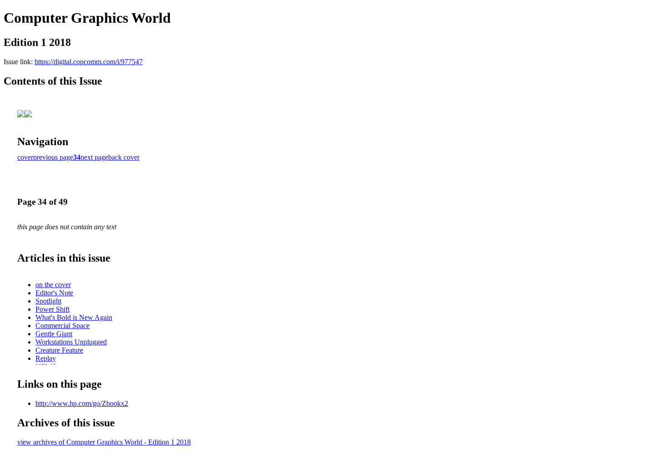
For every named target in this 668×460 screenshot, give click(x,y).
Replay (45, 358)
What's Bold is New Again (73, 317)
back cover (124, 157)
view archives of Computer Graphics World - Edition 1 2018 (104, 442)
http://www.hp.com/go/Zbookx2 (81, 403)
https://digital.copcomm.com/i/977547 (89, 62)
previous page (53, 157)
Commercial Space (62, 325)
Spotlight (48, 301)
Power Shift (52, 309)
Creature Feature (59, 350)
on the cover (53, 284)
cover (25, 157)
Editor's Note (54, 293)
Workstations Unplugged (71, 342)
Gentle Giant (53, 334)
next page (94, 157)
